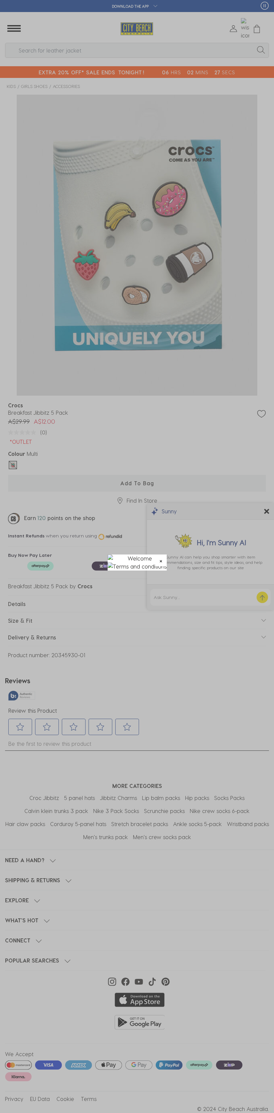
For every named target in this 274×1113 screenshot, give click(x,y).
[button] (161, 560)
